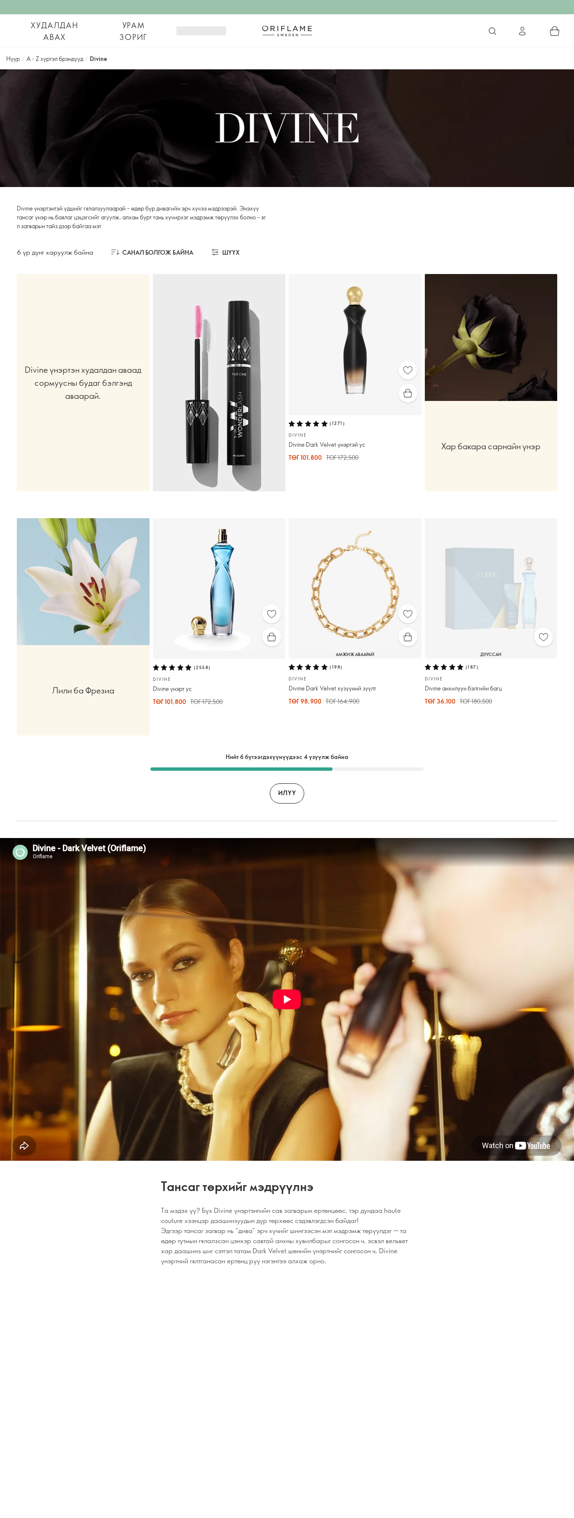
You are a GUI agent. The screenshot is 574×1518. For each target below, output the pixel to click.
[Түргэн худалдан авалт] (407, 393)
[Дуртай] (407, 370)
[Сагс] (554, 31)
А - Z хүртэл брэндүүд (54, 59)
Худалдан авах (54, 31)
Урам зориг (133, 31)
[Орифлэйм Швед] (287, 30)
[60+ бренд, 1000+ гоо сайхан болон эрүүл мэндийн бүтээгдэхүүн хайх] (492, 31)
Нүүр (13, 59)
